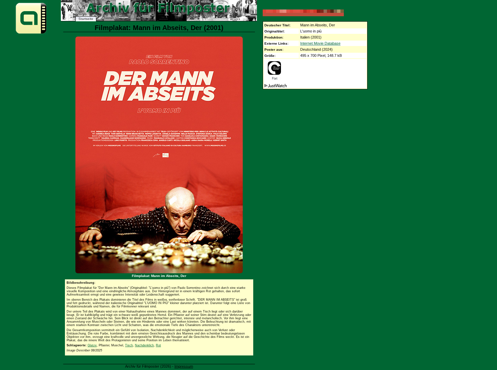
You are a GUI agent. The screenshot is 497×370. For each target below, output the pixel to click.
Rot (158, 345)
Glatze (92, 345)
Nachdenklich (144, 345)
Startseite (85, 19)
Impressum (183, 366)
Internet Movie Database (320, 43)
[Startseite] (31, 33)
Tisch (129, 345)
